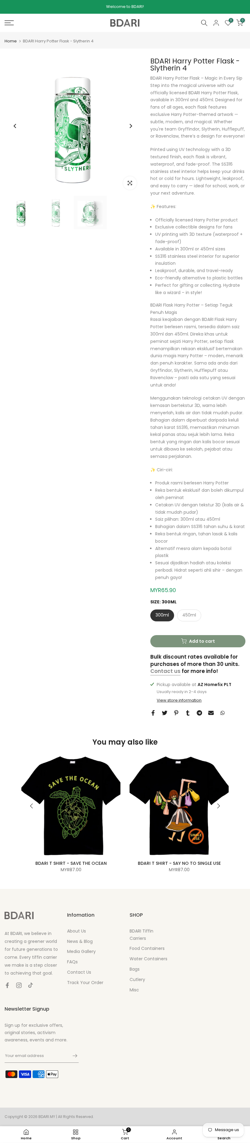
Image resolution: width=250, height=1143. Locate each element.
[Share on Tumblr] (188, 713)
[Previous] (15, 126)
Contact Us (79, 972)
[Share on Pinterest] (176, 713)
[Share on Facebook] (153, 713)
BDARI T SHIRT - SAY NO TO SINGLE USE (179, 863)
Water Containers (148, 959)
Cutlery (137, 979)
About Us (76, 931)
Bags (135, 969)
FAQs (72, 962)
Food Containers (147, 948)
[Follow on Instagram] (19, 985)
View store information (179, 700)
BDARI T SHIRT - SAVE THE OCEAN (71, 863)
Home (11, 41)
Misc (134, 990)
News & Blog (80, 941)
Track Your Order (85, 982)
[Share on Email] (211, 713)
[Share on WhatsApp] (222, 713)
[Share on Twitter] (164, 713)
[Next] (130, 126)
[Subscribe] (72, 1056)
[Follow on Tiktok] (30, 985)
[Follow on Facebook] (7, 985)
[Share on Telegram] (199, 713)
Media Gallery (81, 951)
